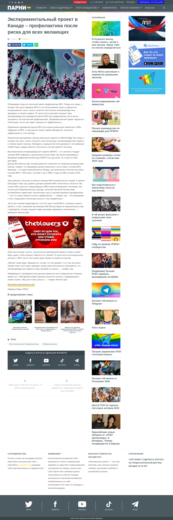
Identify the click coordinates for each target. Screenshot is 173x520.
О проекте (98, 2)
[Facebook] (9, 2)
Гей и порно (99, 327)
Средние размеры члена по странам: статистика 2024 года (106, 158)
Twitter (29, 45)
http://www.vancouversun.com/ (21, 284)
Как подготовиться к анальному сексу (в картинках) (104, 188)
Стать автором (116, 2)
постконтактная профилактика (24, 344)
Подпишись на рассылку (150, 2)
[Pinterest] (22, 2)
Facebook (16, 45)
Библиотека (110, 8)
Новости (41, 8)
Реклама (130, 2)
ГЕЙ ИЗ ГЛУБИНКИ (129, 8)
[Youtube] (16, 2)
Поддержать (80, 2)
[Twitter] (13, 2)
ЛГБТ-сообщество (86, 8)
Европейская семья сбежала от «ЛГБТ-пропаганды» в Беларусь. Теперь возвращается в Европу (106, 438)
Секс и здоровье (60, 8)
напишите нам (25, 465)
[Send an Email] (19, 2)
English (149, 8)
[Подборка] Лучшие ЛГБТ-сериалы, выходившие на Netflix (105, 274)
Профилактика (50, 344)
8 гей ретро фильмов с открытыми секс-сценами (105, 217)
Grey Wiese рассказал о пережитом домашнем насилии (105, 74)
